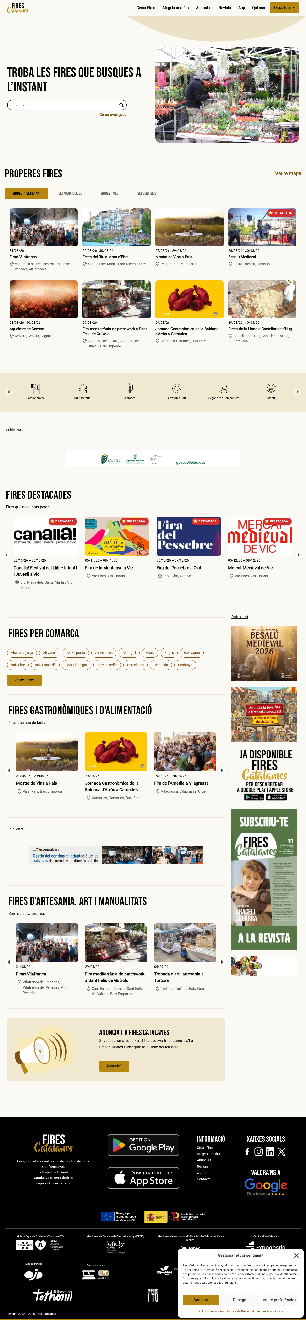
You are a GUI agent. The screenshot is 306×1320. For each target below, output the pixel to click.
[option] (35, 392)
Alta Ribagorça (22, 653)
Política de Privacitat (240, 1311)
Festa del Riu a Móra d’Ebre (105, 257)
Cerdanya (185, 665)
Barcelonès (135, 665)
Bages (169, 653)
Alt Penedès (104, 653)
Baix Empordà (45, 665)
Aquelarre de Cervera (27, 329)
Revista (225, 7)
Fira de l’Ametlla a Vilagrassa (181, 783)
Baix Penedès (107, 665)
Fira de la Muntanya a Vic (109, 567)
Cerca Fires (146, 7)
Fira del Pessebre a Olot (179, 567)
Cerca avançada (113, 114)
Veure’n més (24, 680)
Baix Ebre (18, 665)
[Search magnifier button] (121, 105)
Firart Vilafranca (23, 257)
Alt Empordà (76, 653)
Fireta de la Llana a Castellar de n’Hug (260, 329)
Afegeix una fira (175, 7)
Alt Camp (50, 653)
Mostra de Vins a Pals (173, 257)
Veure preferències (279, 1300)
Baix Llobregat (76, 665)
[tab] (26, 193)
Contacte (204, 1179)
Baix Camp (192, 653)
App (241, 7)
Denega (239, 1300)
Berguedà (161, 665)
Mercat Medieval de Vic (250, 567)
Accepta (200, 1300)
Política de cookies (211, 1311)
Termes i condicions (270, 1311)
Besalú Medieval (242, 257)
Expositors (282, 7)
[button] (296, 1255)
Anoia (150, 653)
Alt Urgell (129, 653)
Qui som (259, 7)
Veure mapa (288, 173)
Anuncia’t (204, 7)
